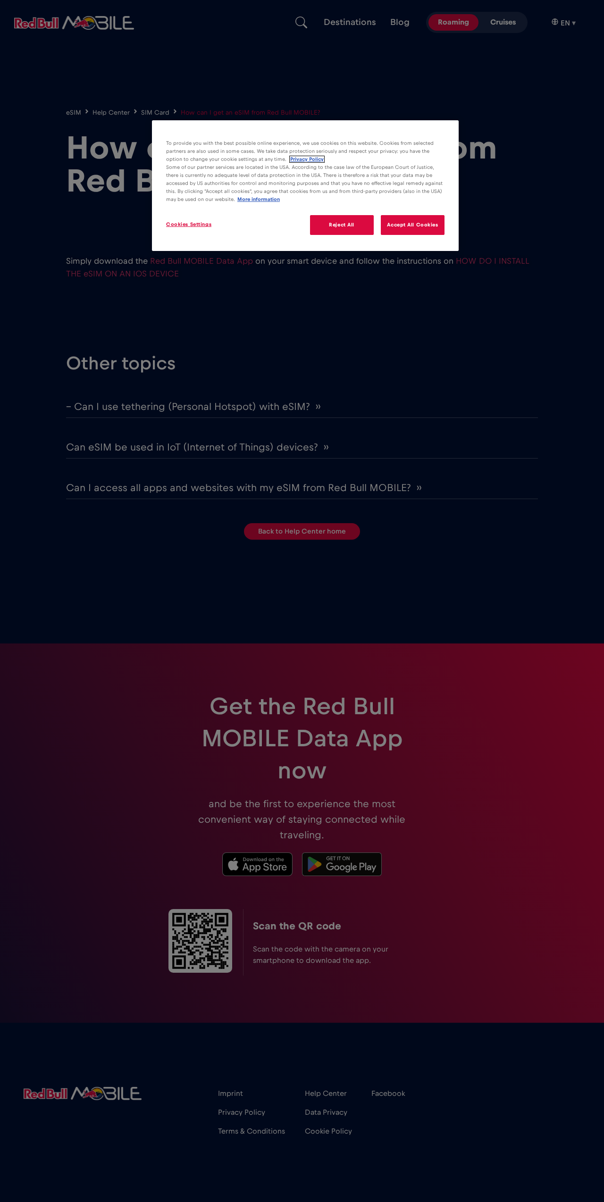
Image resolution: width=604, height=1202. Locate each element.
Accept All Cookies (412, 224)
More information (258, 199)
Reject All (341, 224)
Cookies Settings (188, 224)
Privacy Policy (307, 159)
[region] (305, 185)
